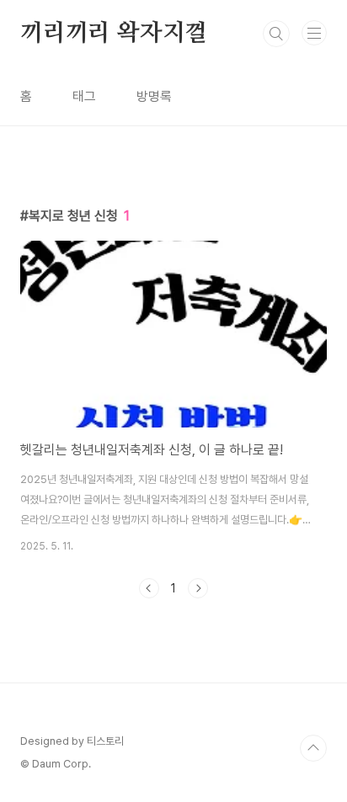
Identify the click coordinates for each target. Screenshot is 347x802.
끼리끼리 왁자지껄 (113, 33)
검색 (276, 33)
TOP (313, 748)
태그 (84, 96)
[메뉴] (314, 32)
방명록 (154, 96)
